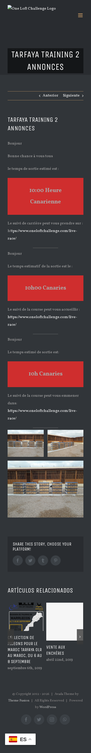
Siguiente (71, 95)
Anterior (50, 95)
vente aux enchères (55, 650)
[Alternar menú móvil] (80, 15)
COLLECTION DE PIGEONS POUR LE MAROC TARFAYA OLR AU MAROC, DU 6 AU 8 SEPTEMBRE (25, 650)
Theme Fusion (18, 700)
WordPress (47, 707)
